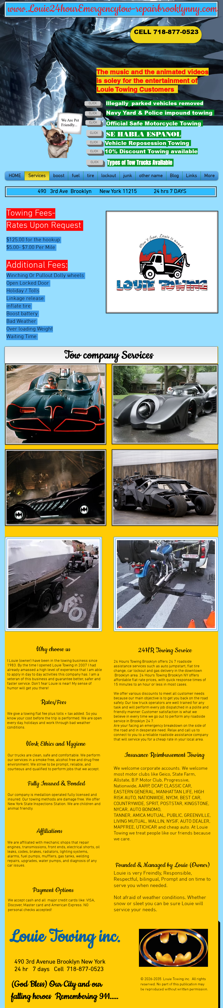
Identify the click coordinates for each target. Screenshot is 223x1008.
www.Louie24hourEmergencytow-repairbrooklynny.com (113, 9)
